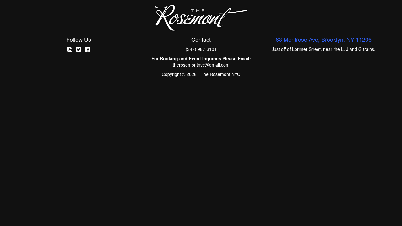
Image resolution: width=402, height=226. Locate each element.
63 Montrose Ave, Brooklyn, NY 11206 (324, 39)
